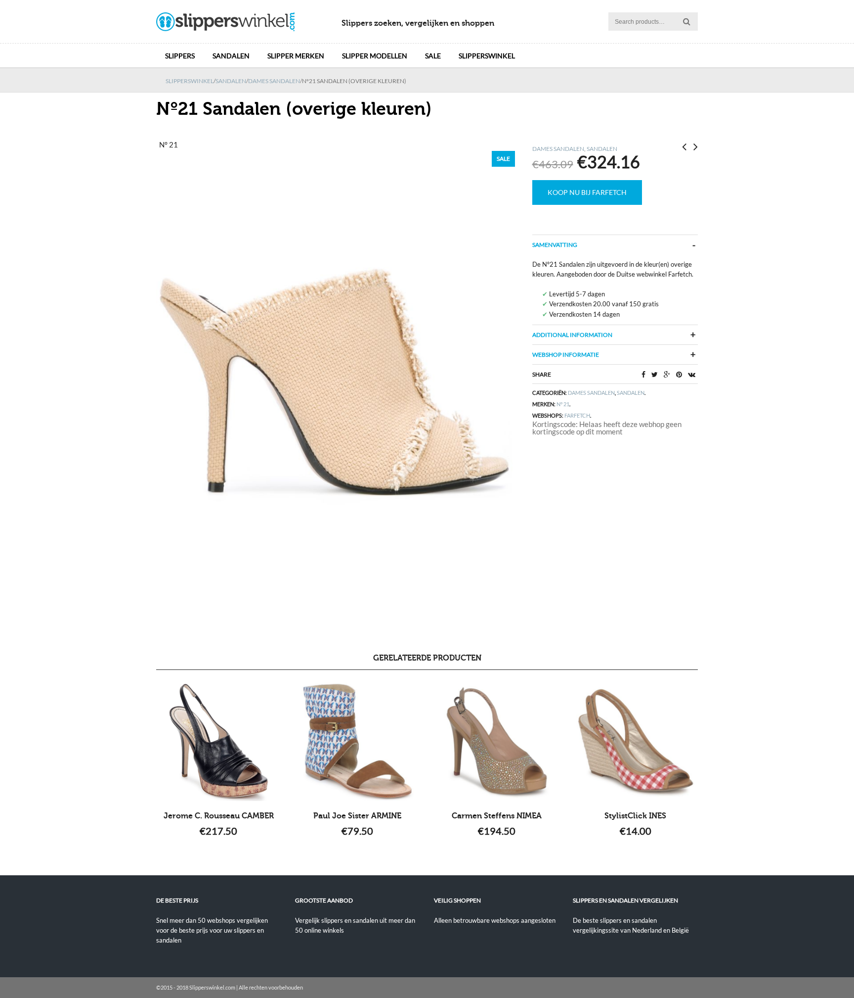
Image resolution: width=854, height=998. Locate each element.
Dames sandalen (274, 81)
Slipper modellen (374, 55)
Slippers (180, 55)
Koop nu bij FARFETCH (587, 192)
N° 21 (562, 404)
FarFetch (577, 415)
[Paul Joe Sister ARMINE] (357, 741)
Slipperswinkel (487, 55)
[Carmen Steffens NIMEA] (496, 741)
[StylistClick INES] (635, 741)
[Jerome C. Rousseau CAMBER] (218, 741)
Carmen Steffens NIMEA (497, 815)
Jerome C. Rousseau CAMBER (219, 815)
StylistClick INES (635, 815)
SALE (433, 55)
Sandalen (231, 55)
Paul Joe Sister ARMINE (357, 815)
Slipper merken (295, 55)
